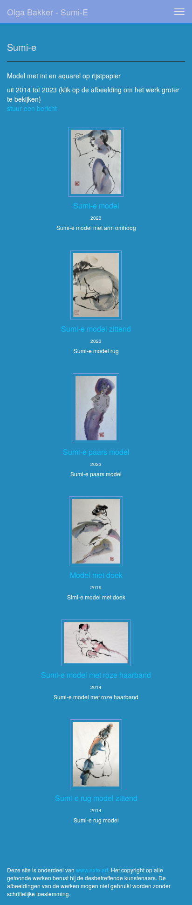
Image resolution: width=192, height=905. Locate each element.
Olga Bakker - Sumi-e (47, 12)
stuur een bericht (32, 108)
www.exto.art (92, 870)
